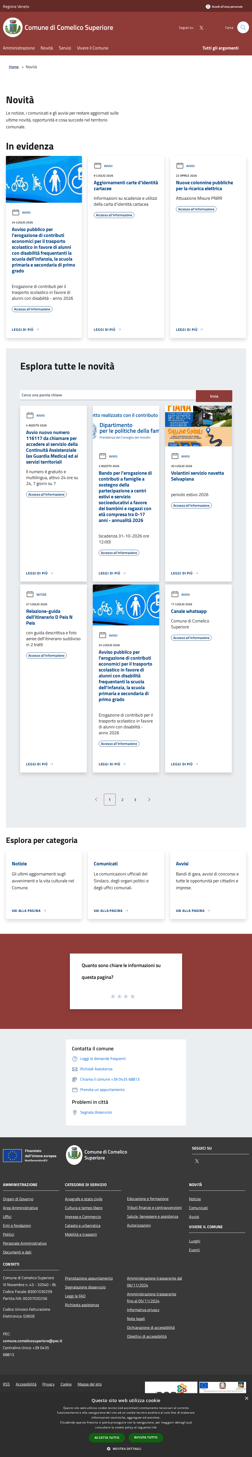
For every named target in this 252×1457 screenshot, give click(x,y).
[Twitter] (199, 27)
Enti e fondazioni (17, 1225)
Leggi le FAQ (75, 1296)
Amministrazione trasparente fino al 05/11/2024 (151, 1297)
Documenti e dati (17, 1252)
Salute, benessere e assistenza (152, 1216)
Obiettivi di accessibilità (147, 1336)
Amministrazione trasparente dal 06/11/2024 (154, 1281)
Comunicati (198, 1208)
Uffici (7, 1217)
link (154, 1427)
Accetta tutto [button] (106, 1438)
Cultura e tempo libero (83, 1208)
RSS (6, 1384)
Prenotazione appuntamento (89, 1278)
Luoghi (194, 1241)
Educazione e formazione (148, 1199)
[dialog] (126, 1425)
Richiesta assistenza (82, 1305)
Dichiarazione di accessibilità (151, 1327)
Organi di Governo (18, 1199)
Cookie (66, 1384)
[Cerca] (243, 27)
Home (14, 67)
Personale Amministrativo (25, 1243)
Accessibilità (26, 1384)
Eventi (194, 1250)
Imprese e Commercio (83, 1217)
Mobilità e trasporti (81, 1234)
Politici (8, 1234)
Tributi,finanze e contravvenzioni (154, 1207)
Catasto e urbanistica (82, 1225)
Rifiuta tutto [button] (146, 1437)
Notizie (41, 594)
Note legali (136, 1319)
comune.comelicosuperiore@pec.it (32, 1341)
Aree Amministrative (20, 1208)
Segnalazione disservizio (85, 1287)
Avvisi (26, 212)
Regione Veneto (16, 6)
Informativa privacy (143, 1310)
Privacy (48, 1384)
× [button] (246, 1398)
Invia (214, 396)
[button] (125, 1448)
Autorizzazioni (139, 1225)
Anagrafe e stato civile (83, 1199)
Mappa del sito (90, 1384)
